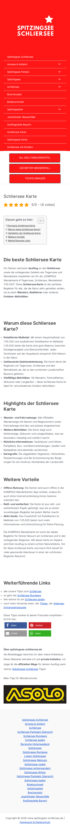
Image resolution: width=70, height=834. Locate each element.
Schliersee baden (35, 599)
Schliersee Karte (16, 132)
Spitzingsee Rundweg (35, 752)
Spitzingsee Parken (18, 71)
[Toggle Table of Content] (39, 221)
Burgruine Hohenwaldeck (35, 744)
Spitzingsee (13, 79)
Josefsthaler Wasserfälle (21, 117)
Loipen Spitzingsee (35, 756)
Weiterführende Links (19, 240)
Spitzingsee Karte (17, 139)
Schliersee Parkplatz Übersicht (35, 732)
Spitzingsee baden (35, 780)
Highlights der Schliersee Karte (24, 233)
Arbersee (58, 603)
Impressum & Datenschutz (35, 822)
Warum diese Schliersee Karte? (24, 229)
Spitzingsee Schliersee (20, 56)
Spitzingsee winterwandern (35, 768)
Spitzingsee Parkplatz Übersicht (35, 776)
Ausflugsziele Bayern (19, 124)
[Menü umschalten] (58, 64)
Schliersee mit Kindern (20, 147)
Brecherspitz (14, 94)
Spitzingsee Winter (35, 772)
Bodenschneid (15, 101)
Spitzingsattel (15, 109)
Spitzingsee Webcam (35, 760)
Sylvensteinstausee (15, 607)
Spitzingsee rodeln (35, 764)
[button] (15, 625)
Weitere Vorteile (16, 237)
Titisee (44, 603)
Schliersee (13, 86)
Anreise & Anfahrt (17, 64)
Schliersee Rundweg (29, 595)
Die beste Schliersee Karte (21, 225)
